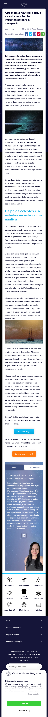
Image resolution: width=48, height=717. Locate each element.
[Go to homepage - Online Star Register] (24, 4)
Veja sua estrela (12, 635)
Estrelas (40, 29)
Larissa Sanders (19, 475)
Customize (22, 710)
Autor (14, 467)
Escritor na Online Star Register (21, 479)
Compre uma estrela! (23, 454)
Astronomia (9, 29)
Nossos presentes (13, 628)
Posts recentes (34, 467)
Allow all (24, 703)
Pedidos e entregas (14, 641)
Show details (33, 694)
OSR (8, 621)
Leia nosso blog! (23, 432)
